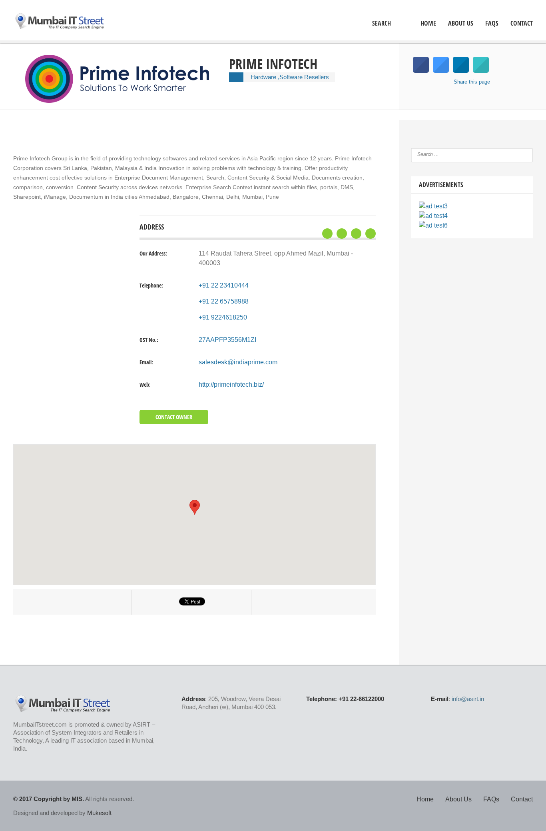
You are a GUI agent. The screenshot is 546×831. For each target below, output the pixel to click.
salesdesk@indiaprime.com (238, 362)
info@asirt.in (468, 698)
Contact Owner (173, 417)
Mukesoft (99, 812)
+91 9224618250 (223, 317)
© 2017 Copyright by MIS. (48, 798)
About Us (460, 23)
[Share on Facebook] (421, 70)
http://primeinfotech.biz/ (231, 384)
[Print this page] (481, 70)
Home (425, 799)
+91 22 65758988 (224, 301)
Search (381, 23)
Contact (521, 23)
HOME (428, 23)
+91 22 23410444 (224, 285)
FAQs (491, 23)
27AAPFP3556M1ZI (227, 339)
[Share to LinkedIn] (461, 70)
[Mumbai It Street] (60, 22)
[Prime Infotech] (123, 100)
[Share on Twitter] (441, 70)
